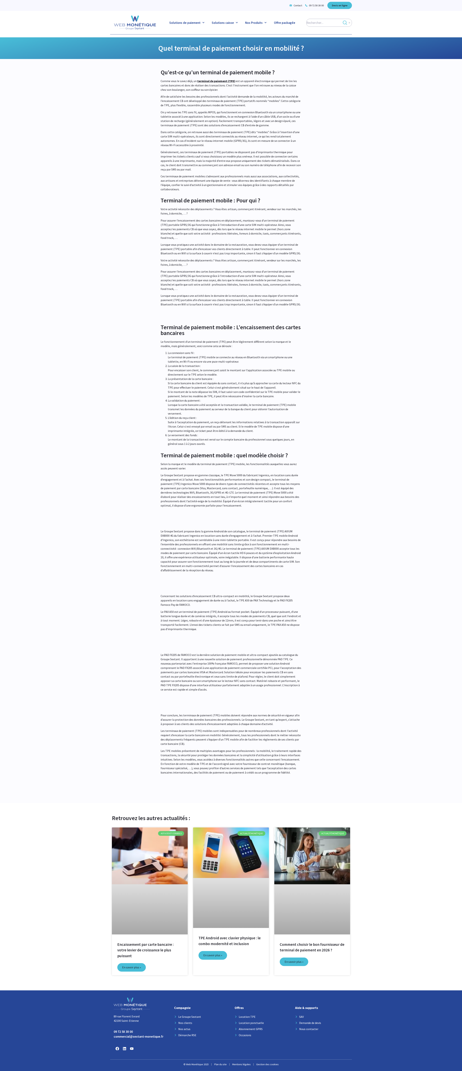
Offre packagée (284, 23)
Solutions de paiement (185, 23)
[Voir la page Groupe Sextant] (124, 1048)
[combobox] (329, 23)
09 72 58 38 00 (123, 1032)
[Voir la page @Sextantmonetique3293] (131, 1048)
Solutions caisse (223, 23)
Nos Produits (254, 23)
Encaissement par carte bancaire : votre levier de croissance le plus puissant (145, 950)
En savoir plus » (131, 967)
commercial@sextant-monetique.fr (138, 1036)
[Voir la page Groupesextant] (117, 1048)
